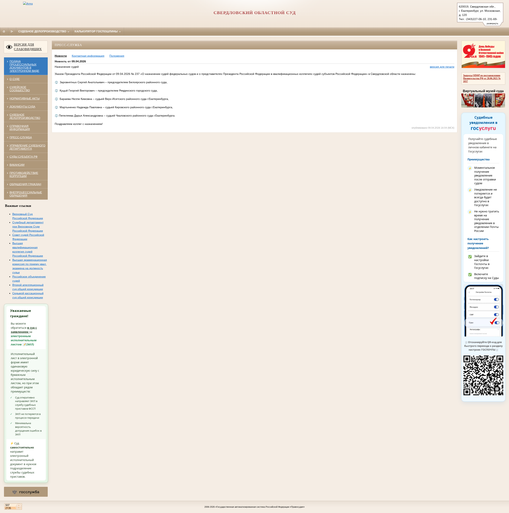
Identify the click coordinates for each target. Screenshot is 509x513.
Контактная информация (88, 55)
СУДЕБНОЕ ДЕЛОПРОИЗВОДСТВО (25, 116)
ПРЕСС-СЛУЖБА (21, 137)
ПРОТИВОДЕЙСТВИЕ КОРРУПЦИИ (24, 174)
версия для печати (442, 66)
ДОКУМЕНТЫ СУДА (22, 106)
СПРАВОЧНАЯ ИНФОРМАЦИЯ (20, 127)
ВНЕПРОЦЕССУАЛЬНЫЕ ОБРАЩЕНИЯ (26, 194)
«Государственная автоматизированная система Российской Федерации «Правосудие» (260, 507)
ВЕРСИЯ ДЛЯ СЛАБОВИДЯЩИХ (28, 47)
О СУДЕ (15, 79)
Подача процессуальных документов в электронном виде (24, 66)
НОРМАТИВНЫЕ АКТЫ (25, 98)
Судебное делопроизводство (42, 31)
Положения (116, 55)
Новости (61, 55)
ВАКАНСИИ (17, 164)
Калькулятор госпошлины (97, 31)
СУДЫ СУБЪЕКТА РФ (24, 156)
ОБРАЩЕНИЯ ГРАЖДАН (25, 184)
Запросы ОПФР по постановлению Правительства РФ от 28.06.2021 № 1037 (482, 78)
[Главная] (4, 31)
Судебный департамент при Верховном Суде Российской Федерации (28, 226)
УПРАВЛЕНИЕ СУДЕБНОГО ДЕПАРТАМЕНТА (27, 147)
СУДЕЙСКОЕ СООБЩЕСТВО (20, 89)
